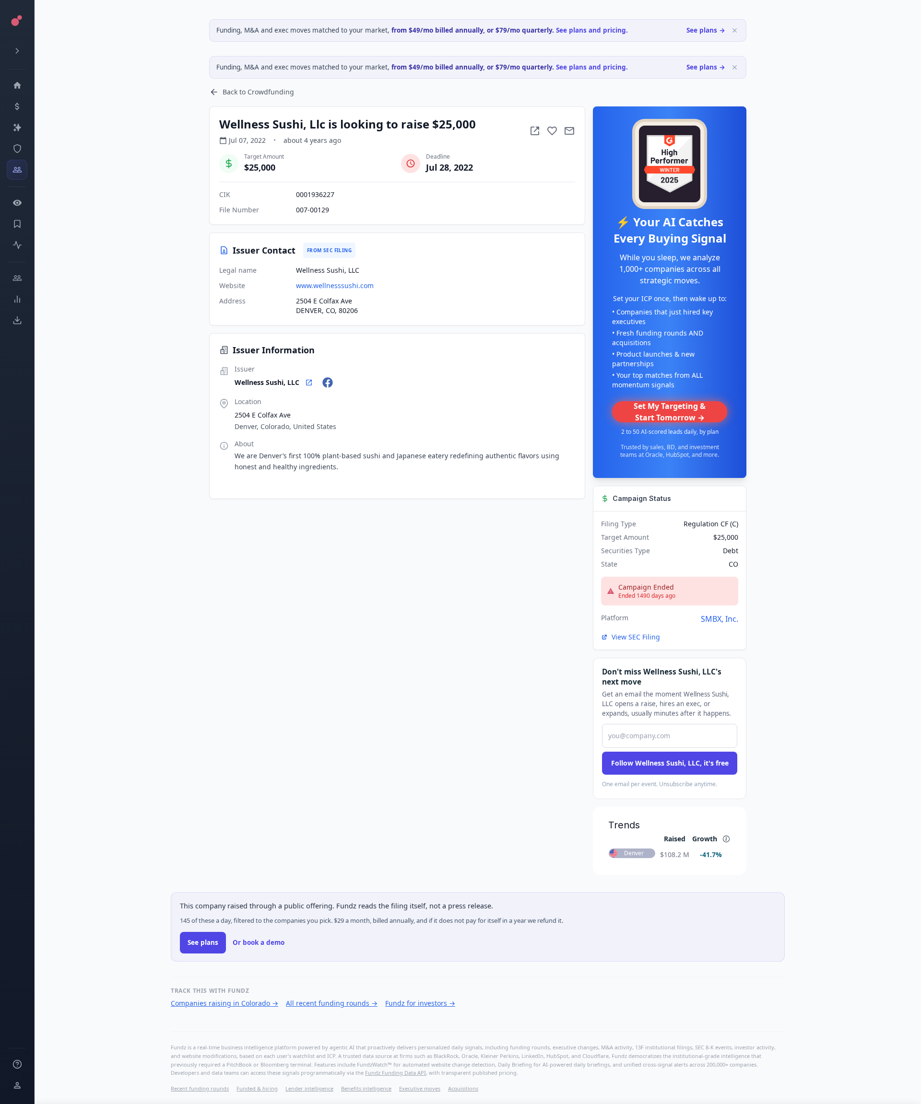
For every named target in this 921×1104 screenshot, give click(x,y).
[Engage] (17, 278)
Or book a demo (258, 942)
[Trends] (17, 299)
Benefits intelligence (366, 1088)
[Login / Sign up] (17, 1085)
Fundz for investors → (420, 1003)
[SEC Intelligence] (17, 149)
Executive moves (419, 1088)
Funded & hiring (257, 1088)
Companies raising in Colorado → (224, 1003)
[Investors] (17, 170)
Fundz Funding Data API (395, 1072)
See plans (203, 942)
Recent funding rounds (200, 1088)
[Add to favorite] (552, 131)
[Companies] (17, 127)
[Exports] (17, 320)
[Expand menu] (17, 50)
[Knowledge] (17, 1064)
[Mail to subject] (569, 131)
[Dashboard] (17, 85)
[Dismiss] (734, 30)
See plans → (705, 30)
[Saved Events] (17, 224)
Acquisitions (463, 1088)
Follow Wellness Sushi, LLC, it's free (670, 762)
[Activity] (17, 245)
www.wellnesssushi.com (335, 285)
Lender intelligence (309, 1088)
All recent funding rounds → (332, 1003)
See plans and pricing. (592, 30)
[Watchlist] (17, 203)
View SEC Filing (636, 636)
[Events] (17, 106)
